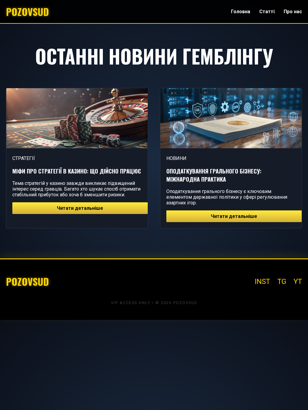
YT (298, 281)
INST (262, 281)
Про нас (293, 11)
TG (281, 281)
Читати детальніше (80, 208)
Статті (267, 11)
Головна (240, 11)
